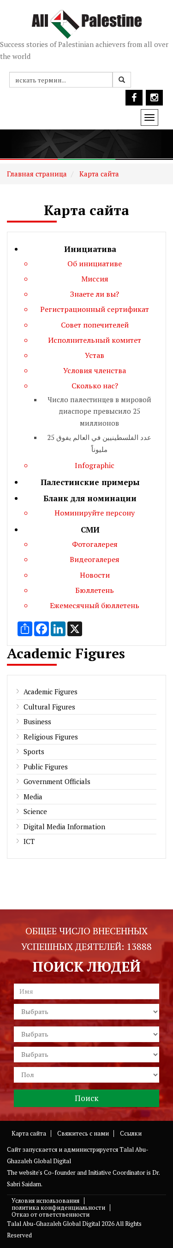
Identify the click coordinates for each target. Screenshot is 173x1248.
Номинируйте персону (94, 513)
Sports (34, 751)
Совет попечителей (95, 325)
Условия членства (94, 370)
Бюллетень (94, 590)
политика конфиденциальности (58, 1207)
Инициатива (90, 249)
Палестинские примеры (90, 482)
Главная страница (37, 173)
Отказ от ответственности (50, 1214)
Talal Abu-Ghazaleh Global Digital (53, 1223)
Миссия (94, 279)
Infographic (94, 465)
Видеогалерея (94, 559)
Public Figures (46, 766)
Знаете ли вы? (94, 294)
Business (37, 721)
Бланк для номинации (90, 498)
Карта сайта (98, 173)
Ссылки (131, 1133)
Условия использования (45, 1200)
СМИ (90, 529)
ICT (29, 841)
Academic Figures (51, 691)
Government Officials (57, 781)
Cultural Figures (49, 706)
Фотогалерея (95, 544)
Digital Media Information (64, 826)
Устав (94, 355)
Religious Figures (51, 736)
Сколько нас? (95, 386)
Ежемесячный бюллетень (94, 605)
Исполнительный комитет (94, 340)
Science (35, 811)
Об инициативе (94, 263)
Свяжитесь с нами (83, 1133)
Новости (95, 575)
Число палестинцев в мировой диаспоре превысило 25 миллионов (99, 411)
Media (33, 796)
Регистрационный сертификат (94, 309)
